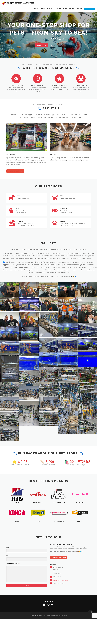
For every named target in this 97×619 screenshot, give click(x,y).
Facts (65, 8)
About (43, 8)
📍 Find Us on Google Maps (15, 171)
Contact (79, 8)
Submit (27, 585)
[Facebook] (44, 604)
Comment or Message (13, 563)
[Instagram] (48, 604)
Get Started (55, 45)
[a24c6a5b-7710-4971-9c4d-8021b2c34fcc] (29, 319)
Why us (36, 8)
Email (8, 555)
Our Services (41, 45)
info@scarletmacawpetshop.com (60, 580)
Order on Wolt (89, 8)
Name (8, 547)
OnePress (52, 615)
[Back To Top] (90, 612)
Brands (71, 8)
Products (50, 8)
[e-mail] (53, 604)
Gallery (58, 8)
